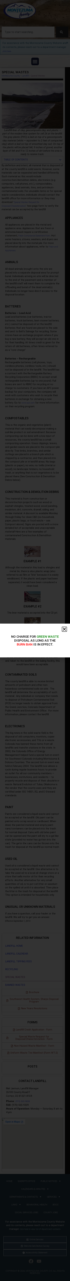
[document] (35, 640)
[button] (64, 629)
